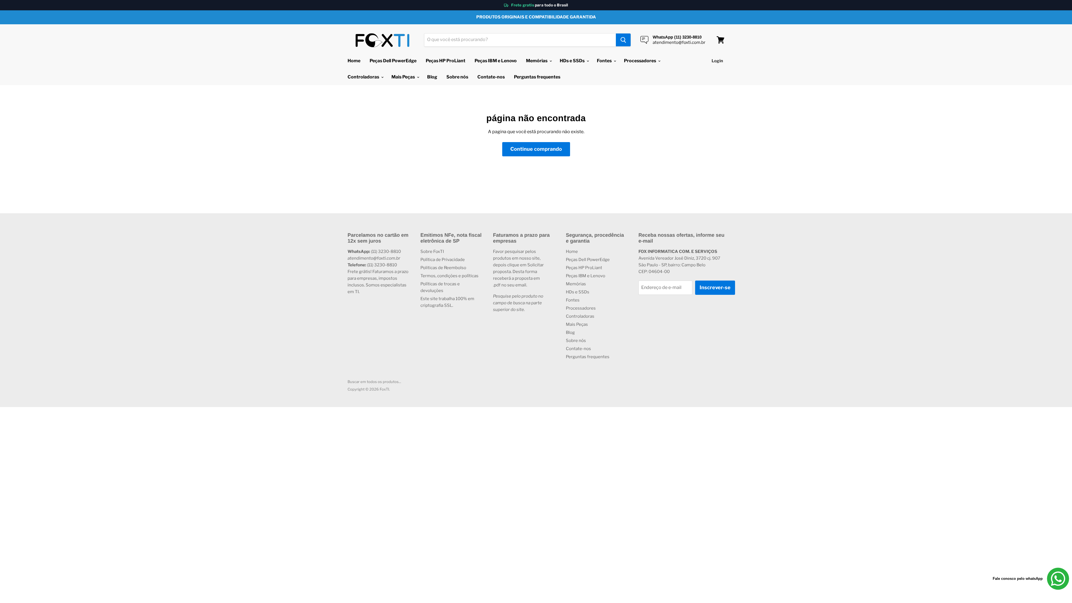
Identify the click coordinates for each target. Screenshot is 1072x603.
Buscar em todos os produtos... (374, 381)
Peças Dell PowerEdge (393, 60)
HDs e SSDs (572, 60)
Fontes (604, 60)
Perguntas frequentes (537, 77)
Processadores (640, 60)
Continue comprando (536, 149)
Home (354, 60)
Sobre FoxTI (432, 251)
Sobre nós (457, 77)
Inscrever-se (715, 287)
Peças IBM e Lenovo (496, 60)
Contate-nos (491, 77)
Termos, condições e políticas (449, 275)
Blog (432, 77)
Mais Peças (403, 77)
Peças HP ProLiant (445, 60)
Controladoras (364, 77)
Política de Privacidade (442, 259)
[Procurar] (623, 40)
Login (717, 60)
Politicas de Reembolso (443, 267)
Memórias (537, 60)
